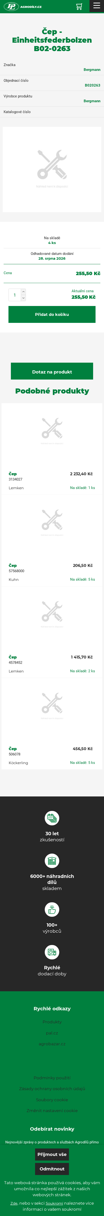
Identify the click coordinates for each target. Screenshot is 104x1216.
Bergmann (92, 70)
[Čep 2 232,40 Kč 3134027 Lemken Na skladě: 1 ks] (52, 431)
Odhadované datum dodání (52, 253)
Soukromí (54, 1203)
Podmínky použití (52, 1077)
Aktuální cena (83, 291)
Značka (9, 65)
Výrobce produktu (18, 96)
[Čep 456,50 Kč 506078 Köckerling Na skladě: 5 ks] (52, 706)
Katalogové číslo (17, 112)
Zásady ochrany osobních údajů (52, 1088)
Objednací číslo (16, 80)
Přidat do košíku (52, 314)
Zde (13, 1203)
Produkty (52, 1021)
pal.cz (52, 1033)
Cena (8, 273)
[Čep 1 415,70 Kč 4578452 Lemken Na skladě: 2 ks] (52, 615)
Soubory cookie (52, 1099)
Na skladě (52, 238)
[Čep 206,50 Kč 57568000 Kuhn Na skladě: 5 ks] (52, 523)
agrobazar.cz (52, 1043)
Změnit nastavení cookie (52, 1110)
